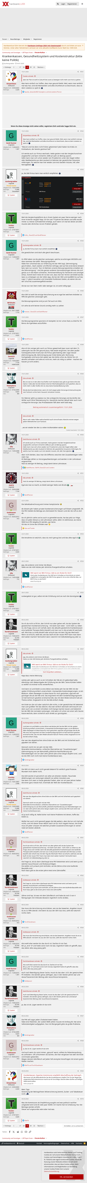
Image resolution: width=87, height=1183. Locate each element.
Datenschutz (65, 1143)
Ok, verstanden (66, 1177)
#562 (82, 875)
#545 (82, 241)
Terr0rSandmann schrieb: (31, 842)
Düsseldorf (15, 191)
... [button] (16, 67)
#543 (82, 169)
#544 (82, 213)
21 (34, 67)
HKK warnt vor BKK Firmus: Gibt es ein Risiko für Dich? (51, 573)
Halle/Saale (15, 364)
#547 (82, 317)
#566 (82, 987)
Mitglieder (26, 39)
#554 (82, 561)
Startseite (79, 1143)
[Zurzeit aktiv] (11, 223)
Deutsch (21, 1143)
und (30, 528)
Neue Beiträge (15, 39)
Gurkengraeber (9, 63)
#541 (82, 72)
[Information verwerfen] (82, 46)
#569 (82, 1071)
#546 (82, 291)
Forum (4, 39)
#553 (82, 534)
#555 (82, 592)
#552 (82, 501)
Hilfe (72, 1143)
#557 (82, 649)
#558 (82, 718)
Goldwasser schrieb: (29, 880)
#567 (82, 1016)
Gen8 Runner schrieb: (30, 439)
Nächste (40, 67)
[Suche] (58, 4)
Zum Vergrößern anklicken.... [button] (52, 672)
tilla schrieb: (27, 478)
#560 (82, 788)
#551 (82, 473)
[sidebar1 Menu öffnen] (82, 4)
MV (18, 394)
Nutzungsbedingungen (51, 1143)
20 (30, 67)
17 (20, 67)
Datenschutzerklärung (51, 1171)
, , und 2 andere (40, 468)
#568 (82, 1041)
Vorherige (8, 67)
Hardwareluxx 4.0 (9, 1143)
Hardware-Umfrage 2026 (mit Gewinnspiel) (44, 46)
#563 (82, 905)
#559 (82, 765)
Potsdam (16, 640)
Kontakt (39, 1143)
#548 (82, 344)
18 (23, 67)
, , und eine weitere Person (43, 92)
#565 (82, 957)
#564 (82, 928)
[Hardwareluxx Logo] (13, 4)
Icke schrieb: (27, 378)
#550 (82, 435)
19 (27, 67)
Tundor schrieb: (28, 76)
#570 (82, 1099)
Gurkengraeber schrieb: (31, 245)
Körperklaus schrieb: (30, 135)
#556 (82, 620)
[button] (8, 39)
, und (35, 235)
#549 (82, 374)
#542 (82, 131)
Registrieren (38, 39)
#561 (82, 838)
